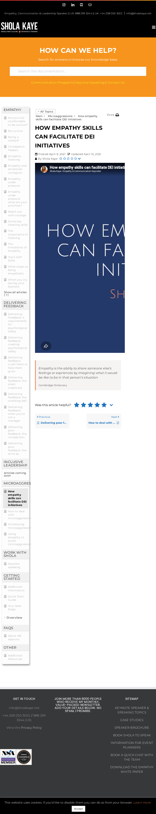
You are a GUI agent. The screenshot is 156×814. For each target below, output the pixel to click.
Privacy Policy (31, 727)
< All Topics (45, 111)
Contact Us (116, 82)
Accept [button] (78, 808)
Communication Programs (52, 82)
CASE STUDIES (131, 720)
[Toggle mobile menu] (154, 27)
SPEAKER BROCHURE (132, 727)
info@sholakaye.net (138, 13)
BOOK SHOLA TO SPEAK (132, 735)
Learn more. (142, 802)
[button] (113, 115)
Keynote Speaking (90, 82)
